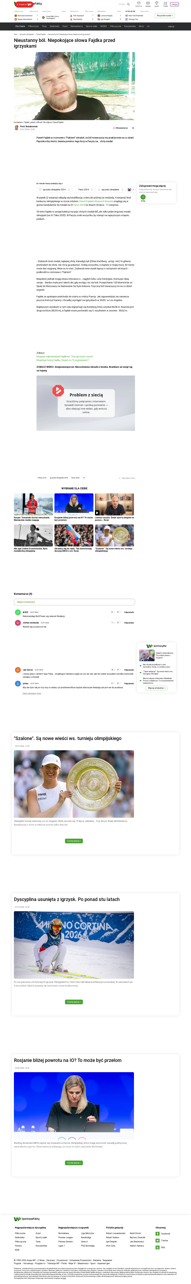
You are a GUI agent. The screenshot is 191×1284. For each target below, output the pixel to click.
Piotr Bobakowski (29, 126)
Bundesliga (86, 1237)
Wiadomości (83, 1263)
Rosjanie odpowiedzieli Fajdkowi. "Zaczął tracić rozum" (65, 356)
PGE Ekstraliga (87, 1246)
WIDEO (103, 26)
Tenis (44, 26)
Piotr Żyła (110, 1246)
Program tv (40, 1263)
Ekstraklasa (63, 1233)
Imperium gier (103, 1263)
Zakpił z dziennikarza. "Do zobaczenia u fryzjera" (165, 655)
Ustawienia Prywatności (80, 1260)
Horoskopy (28, 1263)
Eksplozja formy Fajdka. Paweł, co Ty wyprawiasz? (63, 360)
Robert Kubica (112, 1237)
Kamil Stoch (135, 1233)
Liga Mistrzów (87, 1233)
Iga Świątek (111, 1241)
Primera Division (65, 1241)
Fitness (18, 1246)
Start (15, 34)
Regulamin (107, 1260)
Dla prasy (50, 1260)
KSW (17, 1250)
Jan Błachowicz (137, 1241)
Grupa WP (31, 1260)
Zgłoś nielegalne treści (31, 693)
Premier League (65, 1237)
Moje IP (72, 1263)
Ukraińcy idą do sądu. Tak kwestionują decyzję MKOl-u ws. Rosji (73, 549)
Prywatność (62, 1260)
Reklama (97, 1260)
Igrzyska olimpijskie (27, 34)
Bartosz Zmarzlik (137, 1237)
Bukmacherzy (77, 26)
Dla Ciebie (20, 26)
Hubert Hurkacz (137, 1246)
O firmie (41, 1260)
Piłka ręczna (115, 26)
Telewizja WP (53, 1263)
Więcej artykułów (156, 688)
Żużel (64, 26)
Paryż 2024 (79, 205)
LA (148, 26)
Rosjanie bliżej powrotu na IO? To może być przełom (73, 518)
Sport (93, 1263)
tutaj (64, 1278)
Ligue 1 (61, 1246)
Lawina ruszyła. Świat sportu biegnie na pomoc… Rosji (114, 518)
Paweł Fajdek (41, 34)
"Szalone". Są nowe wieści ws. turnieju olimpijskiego (113, 549)
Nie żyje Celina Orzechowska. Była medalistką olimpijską (30, 549)
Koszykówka (130, 26)
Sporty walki (91, 26)
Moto (141, 26)
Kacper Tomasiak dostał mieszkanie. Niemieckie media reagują (32, 518)
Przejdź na (23, 4)
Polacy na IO (42, 478)
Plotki (64, 1263)
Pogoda (17, 1263)
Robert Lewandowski (115, 1233)
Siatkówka (54, 26)
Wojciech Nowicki (104, 201)
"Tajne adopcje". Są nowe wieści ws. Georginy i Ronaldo (158, 672)
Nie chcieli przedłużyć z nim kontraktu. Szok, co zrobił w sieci (156, 666)
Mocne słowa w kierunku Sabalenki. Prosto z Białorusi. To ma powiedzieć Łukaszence (158, 680)
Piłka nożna (33, 26)
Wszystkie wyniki (164, 16)
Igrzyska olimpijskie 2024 (59, 478)
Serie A (84, 1241)
